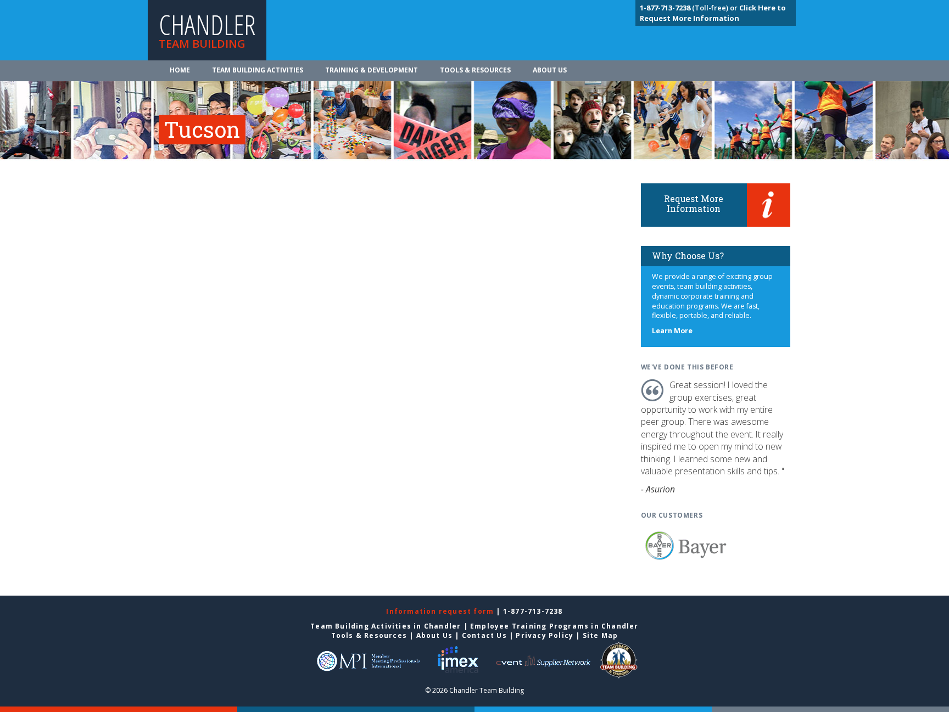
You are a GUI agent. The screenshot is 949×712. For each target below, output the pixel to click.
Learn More (672, 330)
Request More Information (693, 203)
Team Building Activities (257, 70)
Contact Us (484, 635)
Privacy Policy (544, 635)
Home (180, 70)
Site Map (600, 635)
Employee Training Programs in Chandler (554, 626)
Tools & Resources (475, 70)
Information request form (441, 611)
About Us (550, 70)
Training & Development (371, 70)
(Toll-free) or (689, 8)
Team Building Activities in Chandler (385, 626)
